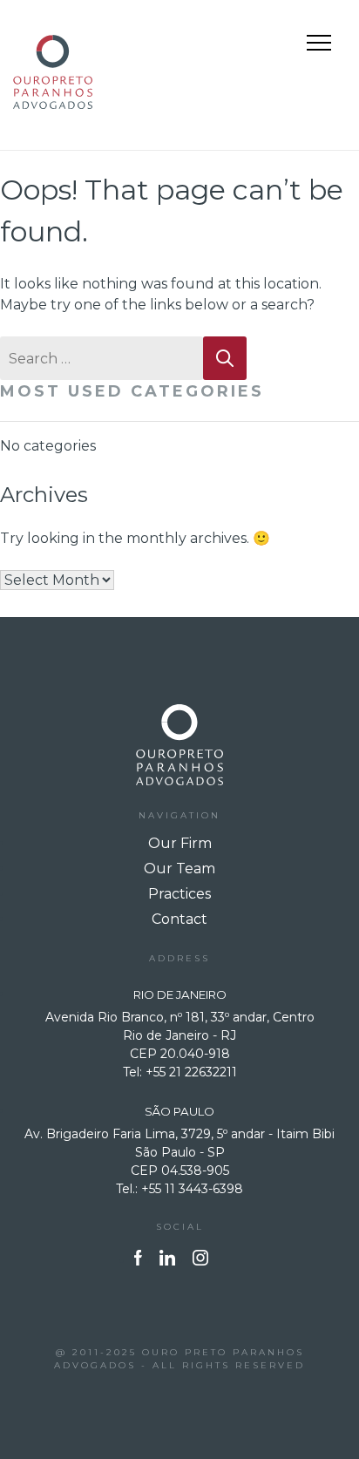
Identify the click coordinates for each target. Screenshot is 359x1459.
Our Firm (180, 843)
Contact (179, 919)
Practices (179, 894)
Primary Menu (321, 45)
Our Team (179, 868)
